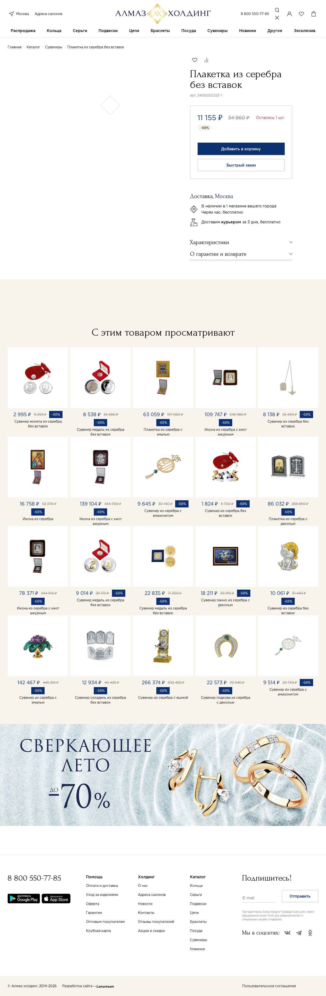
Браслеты (160, 30)
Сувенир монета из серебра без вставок (38, 424)
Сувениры (217, 30)
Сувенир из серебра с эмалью (38, 700)
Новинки (247, 30)
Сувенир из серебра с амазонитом (163, 513)
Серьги (80, 30)
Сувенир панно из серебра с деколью (225, 602)
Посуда (188, 30)
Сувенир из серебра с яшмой (163, 698)
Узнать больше (216, 940)
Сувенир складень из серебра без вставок (100, 700)
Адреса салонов (48, 14)
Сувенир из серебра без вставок (288, 424)
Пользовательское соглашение (269, 986)
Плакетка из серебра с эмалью (163, 432)
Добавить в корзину (241, 149)
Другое (275, 30)
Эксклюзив (304, 30)
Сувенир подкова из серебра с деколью (225, 700)
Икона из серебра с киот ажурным (226, 432)
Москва (22, 14)
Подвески (108, 30)
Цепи (134, 30)
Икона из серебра (38, 519)
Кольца (54, 30)
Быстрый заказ (241, 165)
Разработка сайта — (79, 986)
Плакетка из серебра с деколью (288, 521)
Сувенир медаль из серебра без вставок (100, 432)
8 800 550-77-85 (255, 14)
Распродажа (23, 30)
